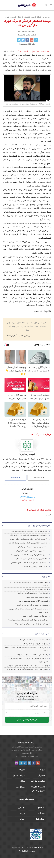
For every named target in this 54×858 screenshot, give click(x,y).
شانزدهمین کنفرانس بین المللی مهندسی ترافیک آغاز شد (28, 543)
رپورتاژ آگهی (20, 787)
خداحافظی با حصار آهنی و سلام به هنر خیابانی (31, 551)
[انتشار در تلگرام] (19, 40)
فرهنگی (41, 813)
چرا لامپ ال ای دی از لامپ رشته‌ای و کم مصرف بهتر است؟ (28, 620)
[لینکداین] (25, 763)
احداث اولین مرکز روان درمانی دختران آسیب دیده (31, 558)
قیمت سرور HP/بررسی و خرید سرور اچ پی (33, 601)
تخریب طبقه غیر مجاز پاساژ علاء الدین (34, 566)
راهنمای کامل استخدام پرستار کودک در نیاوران (32, 654)
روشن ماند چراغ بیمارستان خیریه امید (35, 643)
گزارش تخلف (11, 335)
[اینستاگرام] (16, 763)
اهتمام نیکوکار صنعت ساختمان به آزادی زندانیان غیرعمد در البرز (27, 669)
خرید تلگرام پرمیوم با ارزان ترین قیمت (35, 616)
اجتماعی (21, 807)
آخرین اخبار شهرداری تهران (39, 525)
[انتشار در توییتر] (23, 40)
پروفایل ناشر (24, 335)
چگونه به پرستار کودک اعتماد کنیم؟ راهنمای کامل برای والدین (27, 665)
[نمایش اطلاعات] (27, 500)
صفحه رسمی (37, 477)
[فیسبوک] (34, 763)
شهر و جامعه (45, 515)
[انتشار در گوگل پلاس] (31, 40)
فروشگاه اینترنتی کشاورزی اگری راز (36, 589)
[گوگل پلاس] (38, 763)
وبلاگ (22, 781)
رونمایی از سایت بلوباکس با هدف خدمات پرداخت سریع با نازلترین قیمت (28, 611)
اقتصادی (41, 807)
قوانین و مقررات (38, 781)
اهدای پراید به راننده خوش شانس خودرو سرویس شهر (29, 531)
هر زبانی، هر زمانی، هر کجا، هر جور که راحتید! (32, 605)
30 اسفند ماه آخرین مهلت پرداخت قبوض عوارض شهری (28, 539)
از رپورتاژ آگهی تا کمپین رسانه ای (38, 788)
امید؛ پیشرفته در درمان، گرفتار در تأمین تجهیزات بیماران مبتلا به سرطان (26, 649)
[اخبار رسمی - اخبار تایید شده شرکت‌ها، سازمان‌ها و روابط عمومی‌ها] (27, 5)
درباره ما (41, 769)
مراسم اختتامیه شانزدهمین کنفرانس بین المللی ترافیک (28, 535)
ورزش (22, 813)
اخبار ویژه (46, 576)
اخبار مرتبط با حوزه (42, 634)
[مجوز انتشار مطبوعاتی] (36, 834)
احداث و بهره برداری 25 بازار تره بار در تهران (32, 547)
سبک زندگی (40, 819)
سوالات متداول (19, 775)
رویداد (22, 819)
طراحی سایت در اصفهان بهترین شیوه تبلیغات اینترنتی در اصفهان (29, 584)
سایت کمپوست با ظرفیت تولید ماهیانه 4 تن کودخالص (29, 562)
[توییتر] (29, 763)
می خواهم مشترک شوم (27, 719)
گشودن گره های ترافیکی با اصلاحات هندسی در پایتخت (29, 554)
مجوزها (22, 769)
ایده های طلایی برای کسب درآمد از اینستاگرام (33, 593)
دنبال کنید (14, 477)
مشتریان (41, 775)
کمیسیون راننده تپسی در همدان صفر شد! (34, 639)
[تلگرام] (21, 763)
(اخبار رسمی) (23, 51)
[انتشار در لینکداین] (36, 40)
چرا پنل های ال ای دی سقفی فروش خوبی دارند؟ (31, 623)
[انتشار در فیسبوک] (27, 40)
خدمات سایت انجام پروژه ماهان (37, 597)
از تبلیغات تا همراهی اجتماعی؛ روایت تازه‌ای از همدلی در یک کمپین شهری (28, 660)
